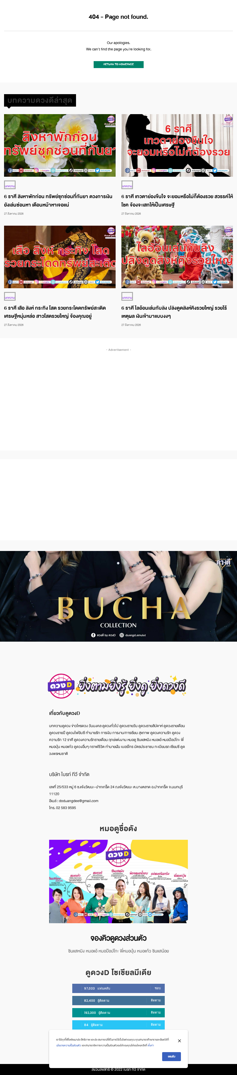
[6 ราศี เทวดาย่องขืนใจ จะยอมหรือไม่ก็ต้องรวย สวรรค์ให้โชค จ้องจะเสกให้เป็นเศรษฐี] (177, 145)
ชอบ (158, 988)
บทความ (10, 186)
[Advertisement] (120, 393)
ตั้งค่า (151, 1045)
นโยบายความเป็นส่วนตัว (68, 1045)
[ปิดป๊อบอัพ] (179, 1040)
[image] (118, 881)
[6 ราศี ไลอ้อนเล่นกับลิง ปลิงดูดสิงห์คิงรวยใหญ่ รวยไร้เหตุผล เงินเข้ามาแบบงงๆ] (177, 257)
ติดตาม (156, 1000)
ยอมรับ (171, 1056)
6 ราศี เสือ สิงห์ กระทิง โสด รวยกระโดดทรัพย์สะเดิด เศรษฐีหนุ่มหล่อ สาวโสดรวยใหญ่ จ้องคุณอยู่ (55, 312)
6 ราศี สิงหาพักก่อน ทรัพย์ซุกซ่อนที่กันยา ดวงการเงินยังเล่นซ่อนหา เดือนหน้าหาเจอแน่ (58, 200)
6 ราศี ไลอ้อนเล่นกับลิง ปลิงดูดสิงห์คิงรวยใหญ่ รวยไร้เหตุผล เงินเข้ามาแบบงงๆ (174, 312)
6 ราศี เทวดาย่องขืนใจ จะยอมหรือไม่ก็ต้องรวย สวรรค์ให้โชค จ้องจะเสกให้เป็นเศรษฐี (177, 200)
